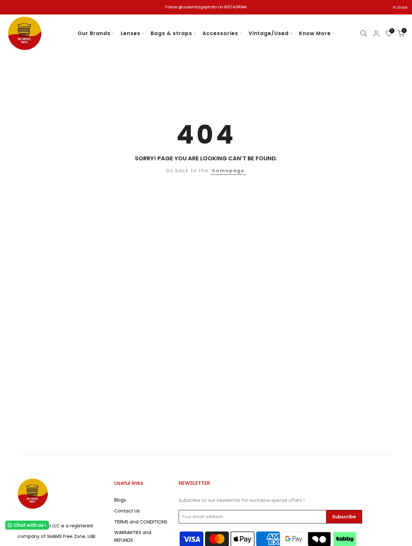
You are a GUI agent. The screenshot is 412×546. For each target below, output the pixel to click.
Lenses (130, 33)
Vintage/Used (268, 33)
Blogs (120, 500)
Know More (315, 33)
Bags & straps (171, 33)
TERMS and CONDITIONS (140, 522)
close (13, 7)
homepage (228, 170)
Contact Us (127, 511)
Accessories (220, 33)
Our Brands (94, 33)
